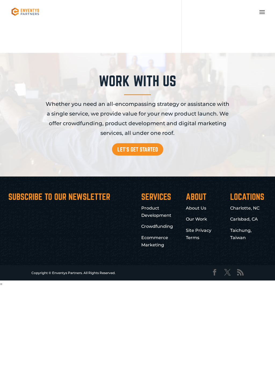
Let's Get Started (137, 149)
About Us (196, 208)
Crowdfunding (157, 226)
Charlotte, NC (244, 208)
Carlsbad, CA (244, 219)
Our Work (196, 219)
